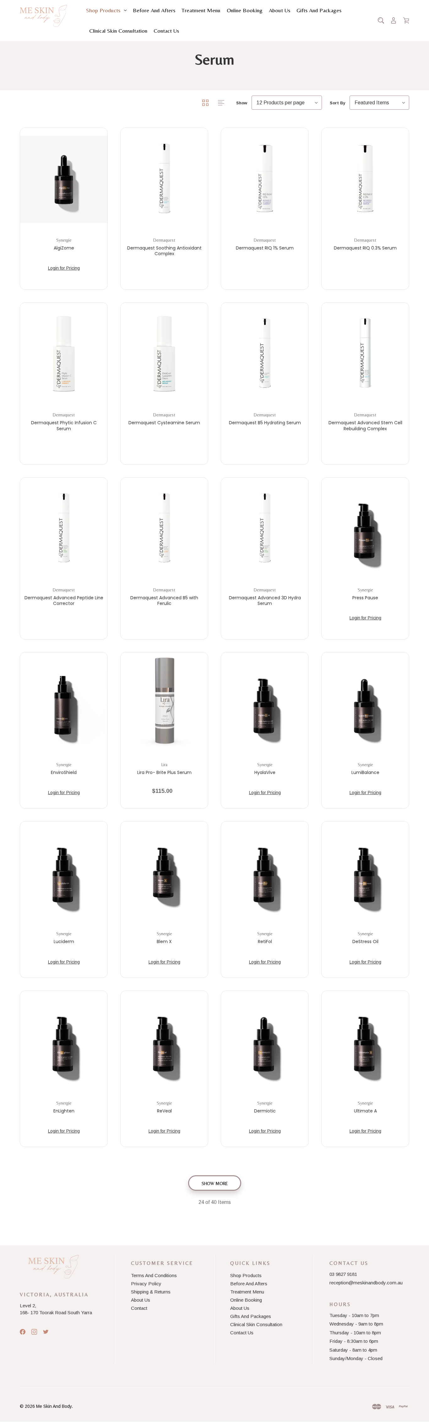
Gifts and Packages (318, 10)
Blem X (164, 941)
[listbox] (287, 103)
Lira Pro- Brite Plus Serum (164, 772)
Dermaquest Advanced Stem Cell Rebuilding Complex (365, 425)
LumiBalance (365, 772)
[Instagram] (34, 1332)
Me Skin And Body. (54, 1406)
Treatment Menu (201, 10)
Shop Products (103, 10)
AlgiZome (64, 248)
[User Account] (393, 20)
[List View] (221, 102)
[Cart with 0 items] (406, 20)
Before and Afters (154, 10)
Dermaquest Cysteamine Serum (164, 423)
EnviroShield (64, 772)
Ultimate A (365, 1111)
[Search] (381, 20)
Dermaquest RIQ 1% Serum (265, 248)
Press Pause (365, 598)
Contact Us (166, 30)
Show (241, 103)
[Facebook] (22, 1332)
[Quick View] (64, 206)
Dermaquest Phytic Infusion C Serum (64, 425)
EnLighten (63, 1111)
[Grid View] (206, 102)
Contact (139, 1308)
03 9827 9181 (343, 1274)
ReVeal (164, 1111)
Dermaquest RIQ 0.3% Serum (365, 248)
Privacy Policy (146, 1283)
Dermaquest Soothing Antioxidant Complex (164, 250)
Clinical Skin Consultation (118, 30)
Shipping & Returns (151, 1291)
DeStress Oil (365, 941)
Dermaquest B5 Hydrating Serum (265, 423)
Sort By (337, 103)
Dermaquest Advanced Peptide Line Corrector (63, 600)
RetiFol (265, 941)
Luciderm (64, 941)
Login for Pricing (64, 268)
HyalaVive (264, 772)
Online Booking (245, 10)
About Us (279, 10)
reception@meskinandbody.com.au (366, 1282)
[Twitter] (46, 1332)
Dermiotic (265, 1111)
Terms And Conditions (154, 1275)
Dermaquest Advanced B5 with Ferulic (164, 600)
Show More (215, 1183)
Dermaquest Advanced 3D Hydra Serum (265, 600)
